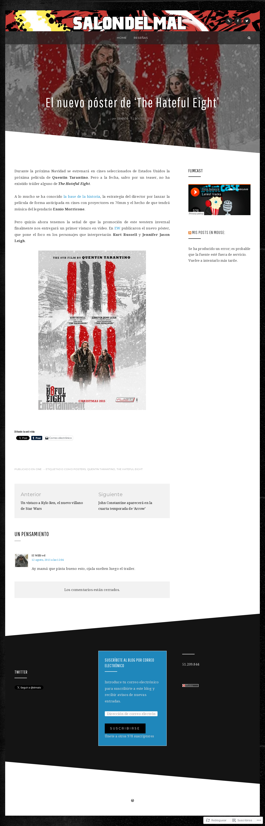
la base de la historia (82, 196)
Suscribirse (125, 728)
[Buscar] (249, 37)
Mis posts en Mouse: (208, 232)
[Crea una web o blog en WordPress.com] (132, 800)
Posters (79, 469)
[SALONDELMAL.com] (15, 37)
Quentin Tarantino (101, 469)
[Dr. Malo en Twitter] (247, 21)
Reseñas (141, 37)
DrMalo (123, 118)
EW (118, 228)
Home (121, 37)
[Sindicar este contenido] (189, 232)
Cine (39, 469)
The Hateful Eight (130, 469)
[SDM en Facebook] (238, 21)
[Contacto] (229, 21)
